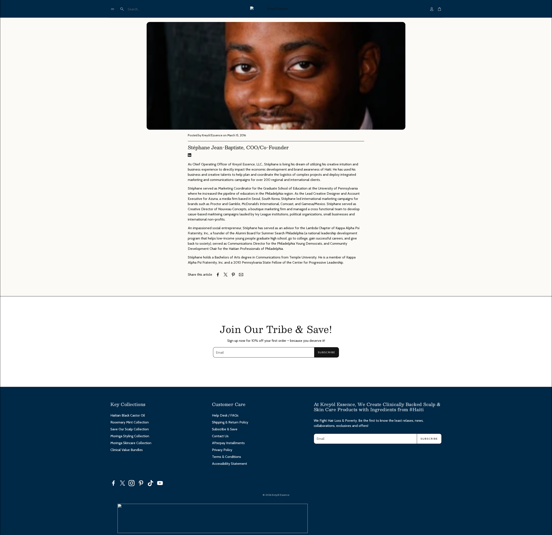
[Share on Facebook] (218, 274)
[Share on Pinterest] (233, 274)
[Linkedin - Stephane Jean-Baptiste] (189, 156)
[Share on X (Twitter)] (225, 274)
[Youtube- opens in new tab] (160, 483)
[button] (112, 9)
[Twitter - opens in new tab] (122, 483)
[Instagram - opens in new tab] (132, 483)
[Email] (241, 274)
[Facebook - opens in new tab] (113, 483)
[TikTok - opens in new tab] (150, 483)
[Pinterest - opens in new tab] (141, 483)
